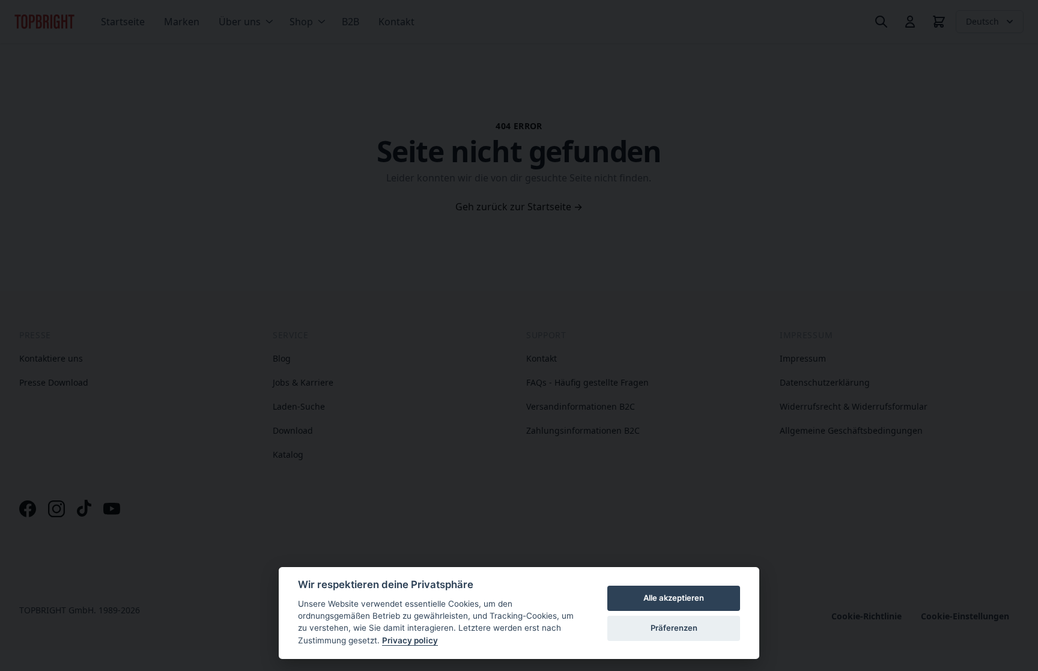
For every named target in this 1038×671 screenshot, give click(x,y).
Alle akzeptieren (673, 598)
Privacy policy (410, 640)
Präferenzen (674, 628)
